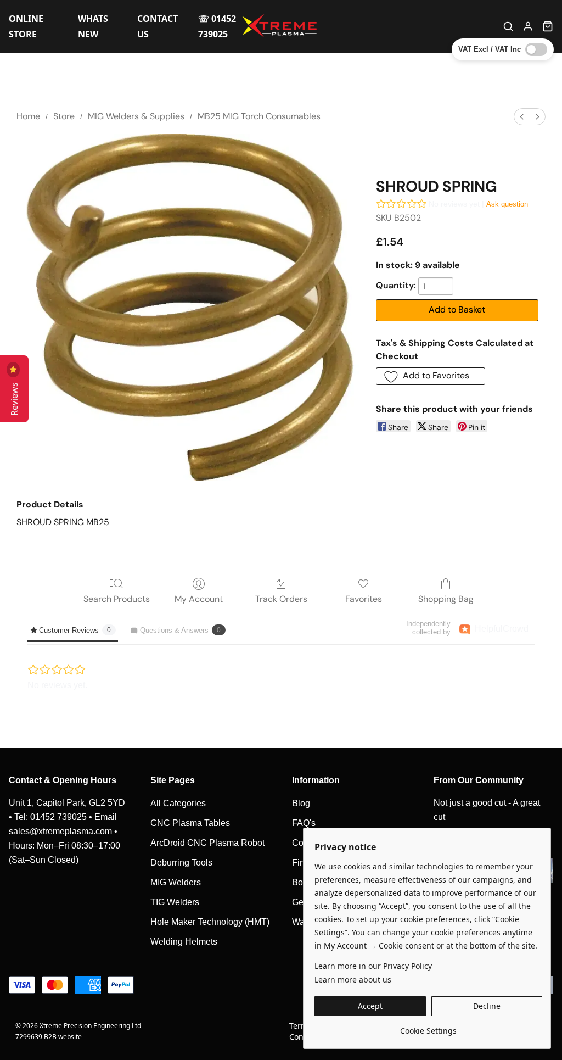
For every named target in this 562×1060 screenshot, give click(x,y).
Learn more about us (352, 979)
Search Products (116, 599)
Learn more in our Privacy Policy (373, 966)
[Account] (527, 26)
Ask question (507, 204)
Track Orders (281, 599)
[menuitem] (522, 117)
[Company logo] (281, 26)
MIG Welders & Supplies (136, 116)
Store (64, 116)
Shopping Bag (446, 599)
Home (28, 116)
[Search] (508, 26)
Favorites (363, 599)
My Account (199, 599)
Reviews (14, 397)
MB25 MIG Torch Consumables (259, 116)
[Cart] (547, 26)
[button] (431, 376)
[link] (428, 1026)
